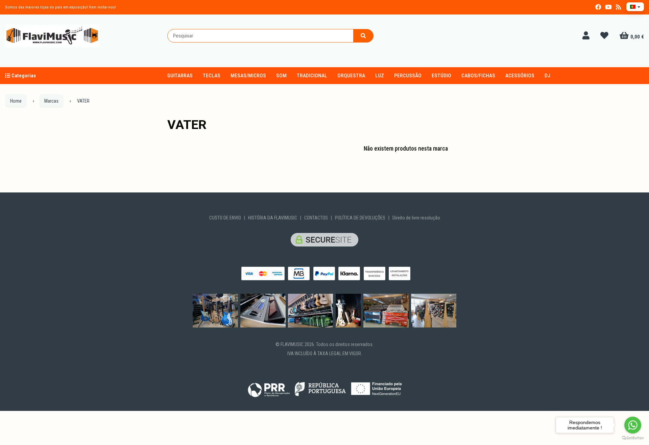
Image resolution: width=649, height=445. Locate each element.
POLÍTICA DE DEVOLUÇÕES (360, 217)
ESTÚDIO (441, 76)
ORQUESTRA (351, 76)
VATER (187, 124)
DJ (547, 76)
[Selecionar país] (635, 6)
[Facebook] (598, 7)
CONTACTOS (316, 217)
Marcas (51, 101)
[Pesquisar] (363, 36)
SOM (281, 76)
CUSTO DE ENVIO (225, 217)
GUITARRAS (180, 76)
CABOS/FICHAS (478, 76)
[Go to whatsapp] (632, 425)
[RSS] (618, 7)
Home (16, 101)
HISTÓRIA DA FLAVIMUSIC (272, 217)
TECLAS (211, 76)
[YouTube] (608, 7)
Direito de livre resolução (416, 217)
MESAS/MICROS (248, 76)
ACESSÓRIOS (519, 76)
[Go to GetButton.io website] (633, 438)
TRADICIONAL (312, 76)
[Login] (586, 36)
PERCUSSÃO (408, 76)
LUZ (379, 76)
